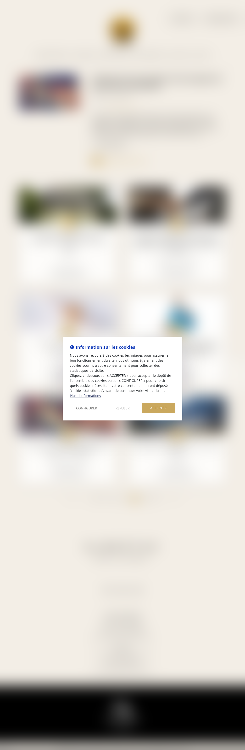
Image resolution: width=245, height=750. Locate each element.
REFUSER (123, 408)
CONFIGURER (86, 408)
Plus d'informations (85, 395)
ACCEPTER (158, 408)
